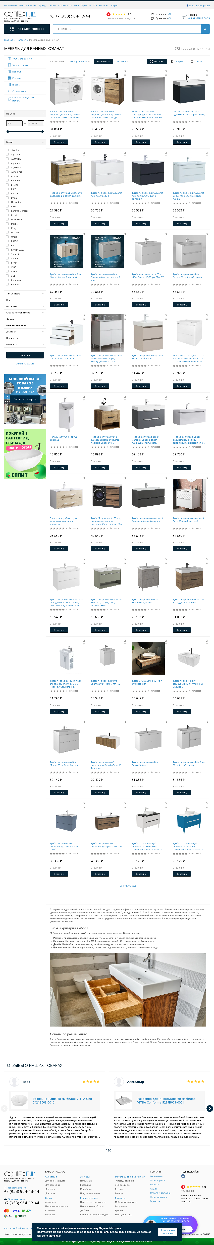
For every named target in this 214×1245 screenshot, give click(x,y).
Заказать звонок (17, 1187)
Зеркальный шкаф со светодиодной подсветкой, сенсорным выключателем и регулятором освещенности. (147, 114)
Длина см (11, 331)
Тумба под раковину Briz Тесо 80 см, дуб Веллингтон (188, 601)
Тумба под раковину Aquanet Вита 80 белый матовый (188, 520)
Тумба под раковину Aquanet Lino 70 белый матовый (65, 357)
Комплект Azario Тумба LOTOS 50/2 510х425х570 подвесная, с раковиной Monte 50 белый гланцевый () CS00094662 (189, 358)
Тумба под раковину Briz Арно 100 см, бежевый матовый (66, 276)
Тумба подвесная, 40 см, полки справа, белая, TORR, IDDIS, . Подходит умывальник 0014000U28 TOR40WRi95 (66, 683)
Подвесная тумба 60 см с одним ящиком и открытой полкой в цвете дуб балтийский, (105, 439)
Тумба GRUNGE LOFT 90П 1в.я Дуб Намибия (147, 682)
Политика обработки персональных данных (26, 1228)
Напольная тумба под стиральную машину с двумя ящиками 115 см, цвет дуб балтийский (106, 114)
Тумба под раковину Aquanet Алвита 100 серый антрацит (147, 520)
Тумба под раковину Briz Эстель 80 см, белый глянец (187, 276)
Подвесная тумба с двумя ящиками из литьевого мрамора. (63, 521)
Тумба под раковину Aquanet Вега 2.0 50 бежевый (147, 357)
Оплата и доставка (68, 5)
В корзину (59, 141)
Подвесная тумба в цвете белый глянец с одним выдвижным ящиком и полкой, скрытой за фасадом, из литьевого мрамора (189, 439)
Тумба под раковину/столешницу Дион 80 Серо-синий (64, 846)
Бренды (43, 5)
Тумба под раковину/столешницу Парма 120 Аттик (106, 845)
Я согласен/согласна (167, 1232)
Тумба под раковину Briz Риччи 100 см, (145, 764)
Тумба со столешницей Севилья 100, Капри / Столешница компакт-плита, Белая (188, 846)
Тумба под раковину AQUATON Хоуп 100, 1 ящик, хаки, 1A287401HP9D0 (107, 602)
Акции (52, 5)
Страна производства (18, 312)
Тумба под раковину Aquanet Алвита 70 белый (106, 194)
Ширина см (12, 337)
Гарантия (86, 5)
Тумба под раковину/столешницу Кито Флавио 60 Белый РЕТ (188, 683)
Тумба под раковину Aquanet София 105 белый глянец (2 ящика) (188, 195)
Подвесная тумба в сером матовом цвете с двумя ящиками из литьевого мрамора (145, 439)
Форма (10, 318)
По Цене (10, 113)
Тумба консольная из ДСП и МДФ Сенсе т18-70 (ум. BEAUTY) (148, 276)
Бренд (9, 141)
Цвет (9, 299)
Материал (11, 306)
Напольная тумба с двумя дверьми (63, 438)
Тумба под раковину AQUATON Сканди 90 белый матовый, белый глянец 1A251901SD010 (66, 602)
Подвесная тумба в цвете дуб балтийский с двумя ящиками (66, 194)
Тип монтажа (13, 293)
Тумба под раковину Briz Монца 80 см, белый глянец (64, 764)
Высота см (11, 344)
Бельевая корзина (16, 325)
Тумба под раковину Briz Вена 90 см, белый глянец (189, 764)
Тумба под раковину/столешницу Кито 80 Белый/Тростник (106, 765)
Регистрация (203, 5)
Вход (191, 5)
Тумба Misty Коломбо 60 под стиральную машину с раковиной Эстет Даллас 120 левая (106, 521)
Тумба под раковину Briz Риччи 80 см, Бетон (145, 601)
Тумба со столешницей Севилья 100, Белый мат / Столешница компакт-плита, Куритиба (147, 846)
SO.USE (206, 1234)
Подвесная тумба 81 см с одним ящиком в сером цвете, (189, 113)
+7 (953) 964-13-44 (72, 16)
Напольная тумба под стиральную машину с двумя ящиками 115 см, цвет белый (65, 114)
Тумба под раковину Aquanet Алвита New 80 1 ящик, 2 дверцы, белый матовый (106, 358)
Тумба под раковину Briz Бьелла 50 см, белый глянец (105, 682)
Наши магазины (27, 5)
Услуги (114, 5)
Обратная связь (16, 1199)
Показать (25, 355)
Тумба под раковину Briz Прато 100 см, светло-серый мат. (105, 277)
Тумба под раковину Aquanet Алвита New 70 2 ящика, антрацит (147, 195)
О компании (10, 5)
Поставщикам (100, 5)
